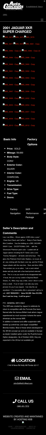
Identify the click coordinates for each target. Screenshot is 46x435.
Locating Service (17, 428)
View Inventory (20, 426)
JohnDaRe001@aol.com (23, 383)
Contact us (30, 428)
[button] (42, 19)
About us (32, 426)
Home (10, 426)
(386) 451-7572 (23, 406)
